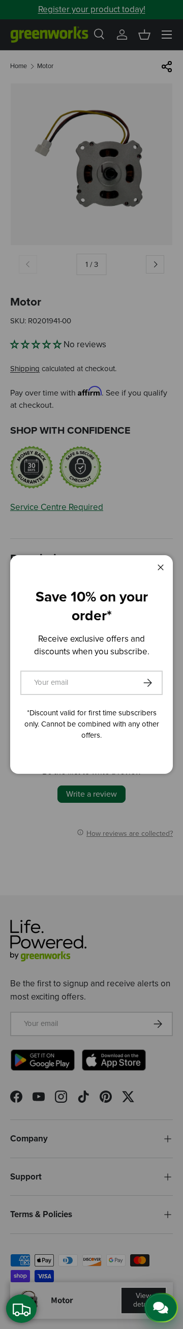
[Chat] (161, 1307)
